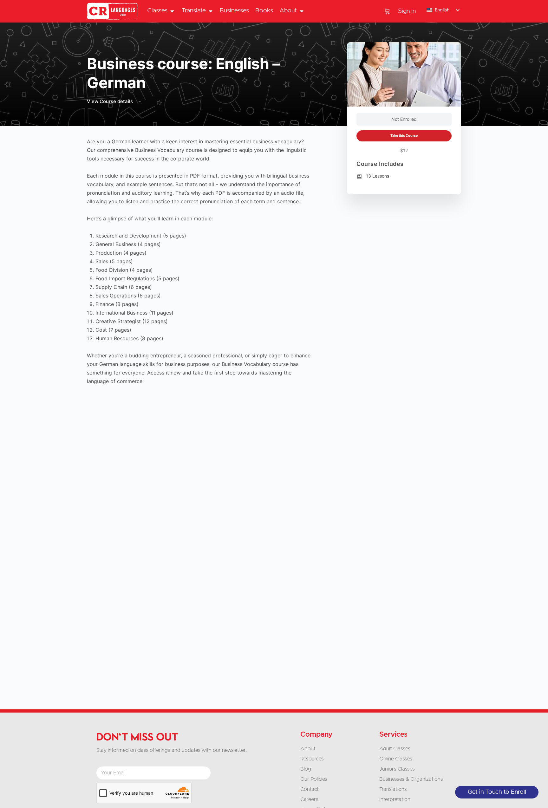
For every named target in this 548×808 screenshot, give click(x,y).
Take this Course (404, 136)
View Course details (110, 101)
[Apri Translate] (210, 11)
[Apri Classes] (172, 11)
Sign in (407, 11)
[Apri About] (301, 11)
